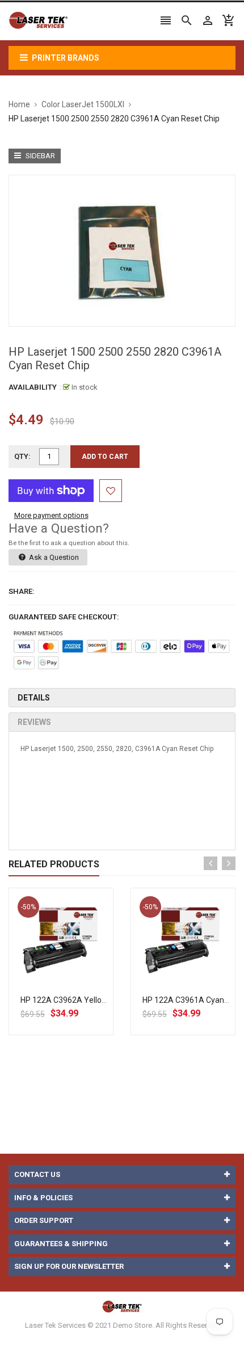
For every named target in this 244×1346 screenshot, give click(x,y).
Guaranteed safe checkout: (64, 617)
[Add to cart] (73, 976)
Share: (22, 591)
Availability (33, 387)
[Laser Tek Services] (122, 1306)
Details (34, 697)
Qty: (22, 456)
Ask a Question (53, 557)
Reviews (34, 722)
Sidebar (39, 155)
